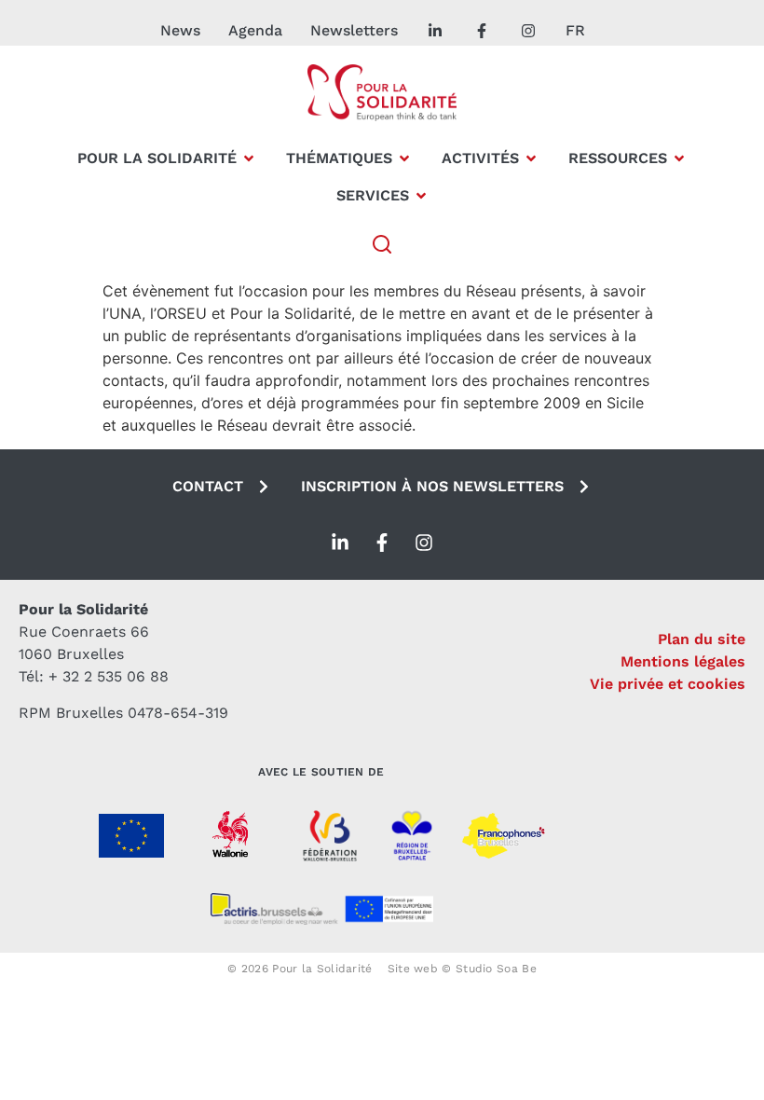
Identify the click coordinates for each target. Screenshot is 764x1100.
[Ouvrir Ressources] (679, 158)
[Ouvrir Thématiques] (404, 158)
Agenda (255, 30)
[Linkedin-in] (340, 542)
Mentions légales (683, 661)
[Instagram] (424, 542)
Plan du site (701, 639)
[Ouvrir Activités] (531, 158)
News (180, 30)
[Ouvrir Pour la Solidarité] (248, 158)
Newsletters (354, 30)
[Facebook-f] (382, 542)
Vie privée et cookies (667, 684)
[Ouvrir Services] (421, 196)
